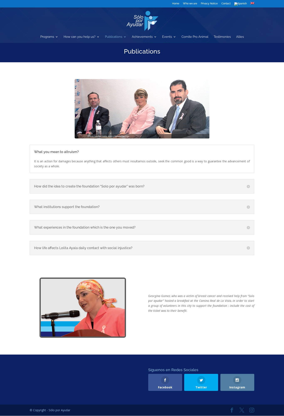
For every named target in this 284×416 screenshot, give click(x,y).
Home (175, 3)
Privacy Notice (209, 3)
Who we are (190, 3)
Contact (226, 3)
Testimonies (222, 37)
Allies (240, 37)
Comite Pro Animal (195, 37)
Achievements (142, 37)
